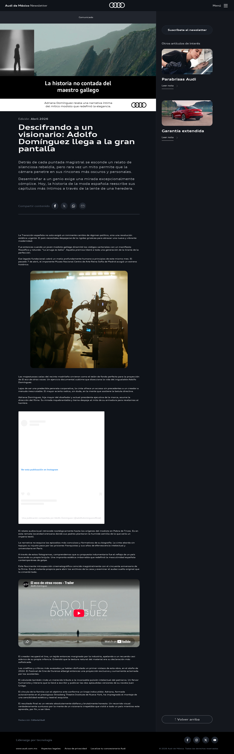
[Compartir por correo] (82, 206)
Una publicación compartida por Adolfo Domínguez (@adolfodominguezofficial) (61, 518)
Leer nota (168, 85)
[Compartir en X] (64, 206)
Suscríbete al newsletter (187, 29)
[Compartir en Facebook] (55, 206)
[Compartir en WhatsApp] (73, 206)
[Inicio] (117, 5)
